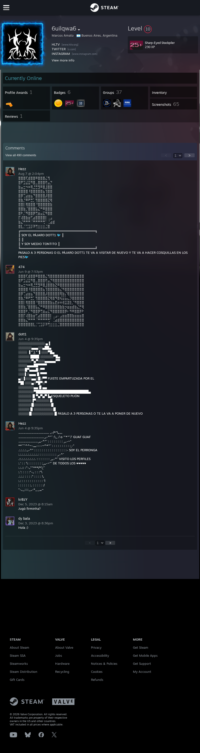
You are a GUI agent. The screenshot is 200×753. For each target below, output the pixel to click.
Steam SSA (18, 655)
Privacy (96, 647)
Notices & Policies (104, 663)
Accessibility (100, 655)
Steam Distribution (23, 672)
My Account (142, 672)
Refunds (97, 680)
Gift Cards (17, 680)
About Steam (19, 647)
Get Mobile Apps (145, 655)
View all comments (20, 155)
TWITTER (59, 49)
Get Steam (140, 647)
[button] (163, 28)
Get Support (142, 663)
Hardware (62, 663)
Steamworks (19, 663)
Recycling (62, 672)
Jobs (58, 655)
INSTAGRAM (61, 54)
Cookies (96, 672)
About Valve (64, 647)
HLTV (56, 44)
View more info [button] (63, 60)
